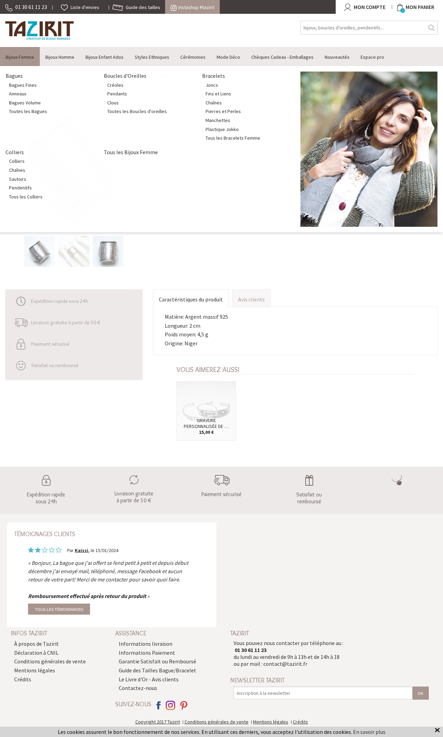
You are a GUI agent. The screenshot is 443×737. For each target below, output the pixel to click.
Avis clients (251, 299)
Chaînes (214, 103)
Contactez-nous (138, 687)
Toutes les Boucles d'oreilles (137, 111)
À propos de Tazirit (36, 643)
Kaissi (81, 550)
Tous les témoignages (59, 609)
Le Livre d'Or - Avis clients (149, 679)
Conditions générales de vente (50, 661)
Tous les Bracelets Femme (233, 138)
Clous (113, 103)
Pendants (117, 94)
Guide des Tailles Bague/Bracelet (157, 670)
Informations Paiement (147, 652)
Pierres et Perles (223, 111)
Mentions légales (34, 670)
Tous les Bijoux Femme (131, 152)
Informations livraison (145, 643)
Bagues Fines (23, 85)
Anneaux (17, 94)
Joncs (212, 85)
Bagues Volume (25, 103)
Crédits (22, 679)
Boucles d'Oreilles (125, 75)
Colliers (15, 152)
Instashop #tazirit (196, 7)
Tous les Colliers (26, 197)
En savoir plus (369, 731)
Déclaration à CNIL (36, 652)
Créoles (115, 85)
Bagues (14, 75)
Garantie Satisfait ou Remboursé (157, 661)
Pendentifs (20, 188)
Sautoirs (17, 179)
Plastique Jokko (222, 129)
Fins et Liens (218, 94)
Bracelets (213, 75)
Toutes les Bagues (28, 111)
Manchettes (218, 120)
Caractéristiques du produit (191, 299)
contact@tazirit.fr (285, 663)
